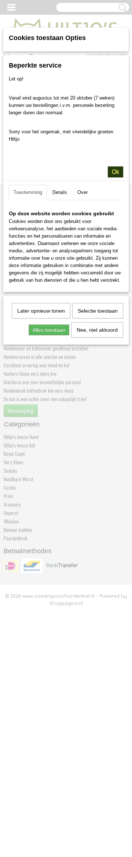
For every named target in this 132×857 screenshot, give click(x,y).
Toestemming (28, 192)
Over (82, 192)
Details (59, 192)
